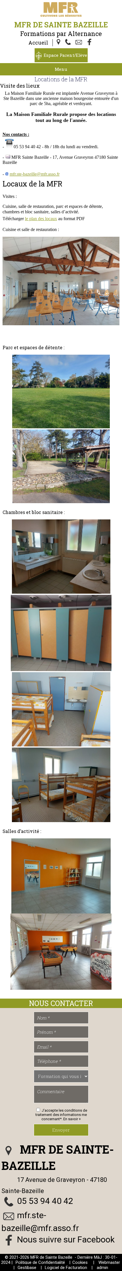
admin (102, 1267)
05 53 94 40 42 (45, 1201)
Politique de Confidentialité (40, 1262)
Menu (61, 69)
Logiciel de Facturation (66, 1267)
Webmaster (109, 1262)
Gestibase (27, 1267)
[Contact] (79, 42)
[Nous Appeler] (69, 42)
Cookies (80, 1262)
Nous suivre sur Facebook (66, 1239)
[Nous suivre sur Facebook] (89, 42)
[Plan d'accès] (59, 42)
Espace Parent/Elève (65, 55)
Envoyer (61, 1130)
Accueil (38, 42)
